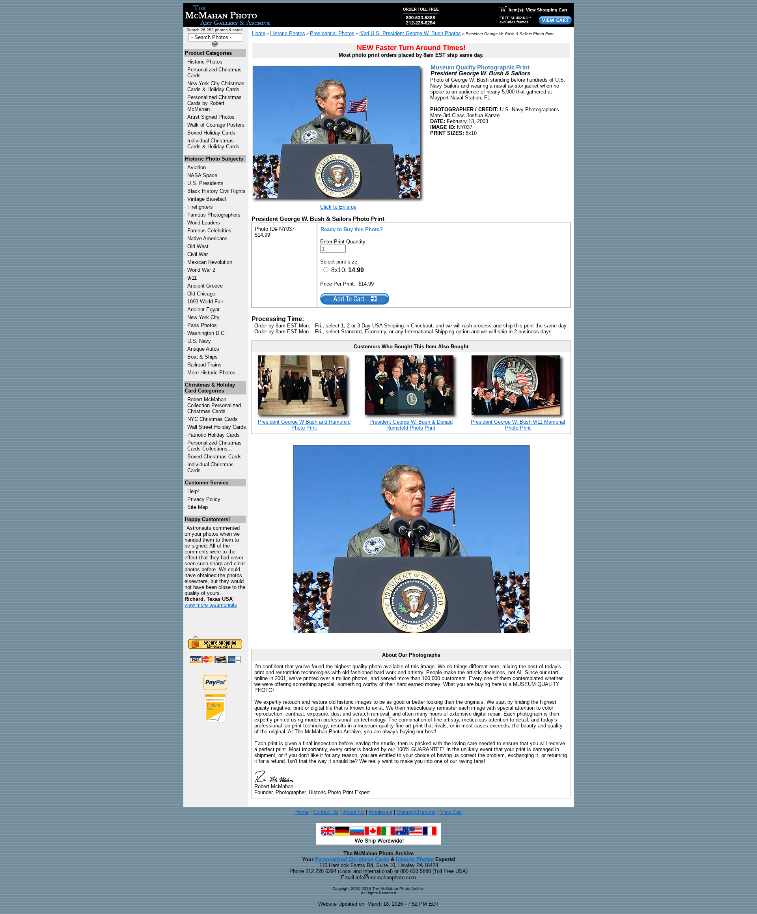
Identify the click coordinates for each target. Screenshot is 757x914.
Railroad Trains (204, 365)
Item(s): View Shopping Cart (538, 9)
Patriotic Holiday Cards (213, 435)
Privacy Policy (203, 499)
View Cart (451, 812)
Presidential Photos (332, 33)
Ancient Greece (205, 286)
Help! (193, 491)
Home (258, 33)
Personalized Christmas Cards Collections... (214, 446)
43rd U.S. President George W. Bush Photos (410, 33)
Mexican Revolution (209, 262)
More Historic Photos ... (214, 373)
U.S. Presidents (205, 183)
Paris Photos (202, 325)
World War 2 (201, 270)
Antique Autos (203, 349)
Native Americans (207, 238)
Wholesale (380, 812)
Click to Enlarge (338, 207)
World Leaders (203, 223)
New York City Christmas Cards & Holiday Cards (215, 86)
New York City (203, 317)
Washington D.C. (206, 333)
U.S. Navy (199, 341)
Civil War (197, 254)
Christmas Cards (212, 419)
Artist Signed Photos (211, 117)
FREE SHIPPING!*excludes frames (515, 20)
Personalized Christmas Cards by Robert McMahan (214, 103)
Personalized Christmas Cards (352, 859)
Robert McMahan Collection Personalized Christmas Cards (214, 405)
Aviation (196, 167)
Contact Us (326, 812)
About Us (353, 812)
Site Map (197, 507)
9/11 (192, 278)
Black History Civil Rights (216, 191)
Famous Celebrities (209, 231)
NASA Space (202, 175)
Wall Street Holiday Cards (216, 427)
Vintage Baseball (206, 199)
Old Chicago (201, 294)
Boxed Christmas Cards (214, 457)
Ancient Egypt (203, 309)
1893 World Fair (205, 302)
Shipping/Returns (416, 812)
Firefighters (200, 207)
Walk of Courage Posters (215, 125)
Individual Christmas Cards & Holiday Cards (213, 144)
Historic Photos (204, 62)
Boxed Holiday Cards (211, 133)
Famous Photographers (214, 215)
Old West (198, 246)
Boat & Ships (202, 357)
